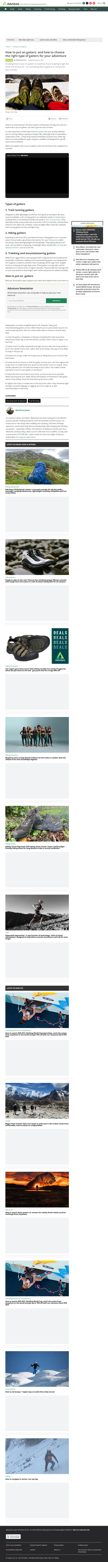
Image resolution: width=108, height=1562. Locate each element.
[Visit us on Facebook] (83, 3)
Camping (37, 9)
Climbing (61, 9)
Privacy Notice (11, 308)
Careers (32, 1550)
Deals (12, 9)
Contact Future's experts (38, 1545)
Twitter (33, 437)
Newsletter (64, 119)
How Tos (9, 60)
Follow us (53, 119)
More (93, 9)
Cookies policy (83, 1545)
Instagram (22, 437)
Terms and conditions (13, 1545)
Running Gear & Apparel (16, 401)
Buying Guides (74, 9)
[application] (37, 175)
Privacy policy (58, 1545)
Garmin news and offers (48, 40)
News (20, 9)
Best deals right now (26, 40)
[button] (101, 3)
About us (57, 1550)
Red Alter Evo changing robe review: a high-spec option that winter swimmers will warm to (88, 262)
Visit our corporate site (81, 1530)
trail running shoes (53, 220)
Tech (85, 9)
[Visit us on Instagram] (90, 3)
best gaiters (40, 131)
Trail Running (49, 9)
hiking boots (54, 240)
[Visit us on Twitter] (87, 3)
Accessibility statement (14, 1550)
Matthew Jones (21, 60)
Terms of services (32, 306)
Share (10, 119)
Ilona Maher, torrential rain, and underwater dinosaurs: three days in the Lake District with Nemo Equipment (88, 250)
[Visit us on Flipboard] (94, 3)
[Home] (5, 9)
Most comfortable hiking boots (74, 40)
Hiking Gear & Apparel (19, 47)
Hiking (28, 9)
